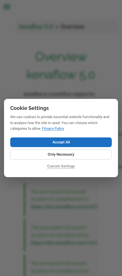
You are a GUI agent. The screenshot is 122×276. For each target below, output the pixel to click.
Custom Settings (61, 166)
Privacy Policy (53, 128)
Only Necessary (61, 154)
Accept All (61, 142)
